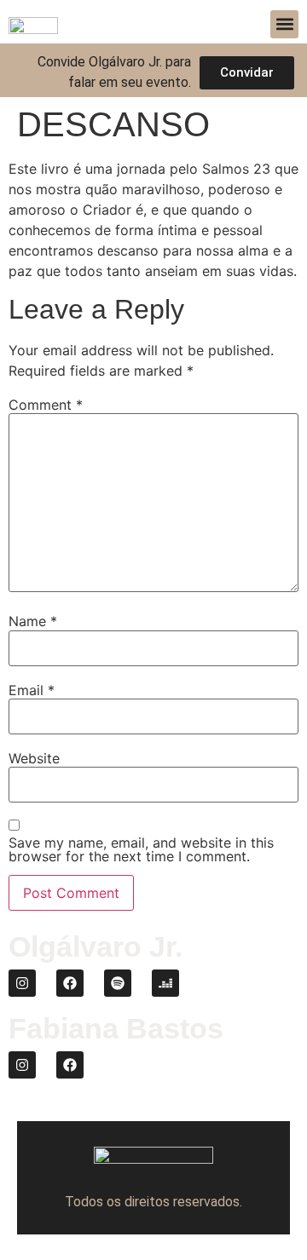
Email (32, 690)
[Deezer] (165, 983)
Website (34, 758)
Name (33, 621)
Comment (46, 404)
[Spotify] (117, 983)
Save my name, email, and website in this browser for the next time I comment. (141, 849)
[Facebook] (70, 983)
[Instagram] (22, 983)
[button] (284, 24)
